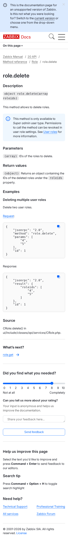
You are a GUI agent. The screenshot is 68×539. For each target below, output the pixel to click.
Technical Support (15, 506)
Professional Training (51, 506)
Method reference (15, 62)
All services (10, 514)
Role (35, 62)
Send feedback (34, 432)
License (21, 533)
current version (44, 18)
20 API (32, 56)
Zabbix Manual (13, 56)
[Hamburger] (61, 37)
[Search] (52, 37)
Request (8, 216)
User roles (50, 132)
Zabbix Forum (46, 514)
